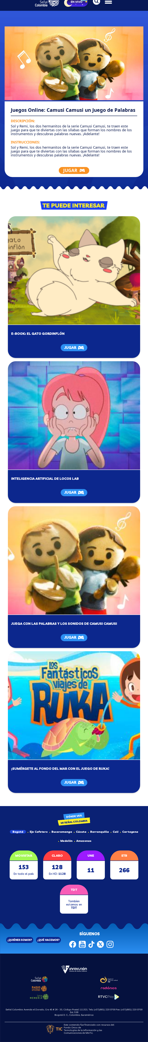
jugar (70, 347)
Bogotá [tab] (18, 831)
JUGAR (70, 170)
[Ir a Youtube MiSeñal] (82, 944)
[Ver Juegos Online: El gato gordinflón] (74, 270)
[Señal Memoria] (39, 996)
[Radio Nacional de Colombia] (39, 988)
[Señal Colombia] (39, 979)
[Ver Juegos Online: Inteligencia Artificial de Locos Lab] (74, 415)
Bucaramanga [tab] (61, 831)
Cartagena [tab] (130, 831)
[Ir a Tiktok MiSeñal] (91, 944)
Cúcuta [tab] (81, 831)
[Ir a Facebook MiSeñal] (72, 944)
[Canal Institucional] (109, 979)
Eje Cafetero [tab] (39, 831)
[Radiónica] (109, 987)
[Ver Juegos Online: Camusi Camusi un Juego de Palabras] (74, 560)
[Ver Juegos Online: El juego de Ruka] (74, 705)
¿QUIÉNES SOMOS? (20, 939)
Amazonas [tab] (83, 841)
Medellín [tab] (66, 841)
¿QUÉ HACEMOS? (48, 939)
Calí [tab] (115, 831)
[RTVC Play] (108, 996)
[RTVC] (74, 969)
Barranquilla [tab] (99, 831)
